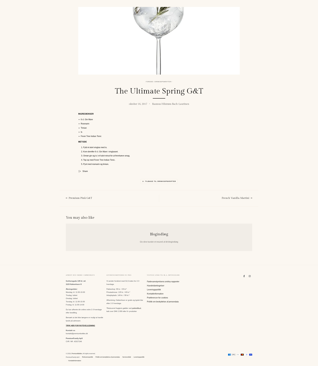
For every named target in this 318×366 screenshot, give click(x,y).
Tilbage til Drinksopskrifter (160, 181)
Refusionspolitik (87, 357)
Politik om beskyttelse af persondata (163, 302)
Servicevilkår (126, 357)
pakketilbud (136, 308)
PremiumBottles (77, 353)
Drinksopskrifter (163, 81)
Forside (149, 81)
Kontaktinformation (155, 294)
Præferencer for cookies (157, 298)
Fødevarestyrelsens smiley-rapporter (163, 281)
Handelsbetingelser (155, 286)
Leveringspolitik (154, 290)
